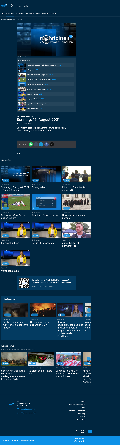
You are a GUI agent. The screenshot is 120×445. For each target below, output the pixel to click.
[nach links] (3, 310)
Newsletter (81, 420)
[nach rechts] (89, 310)
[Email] (41, 144)
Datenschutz (6, 440)
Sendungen (30, 13)
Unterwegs (20, 13)
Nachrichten (10, 13)
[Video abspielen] (46, 39)
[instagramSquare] (82, 431)
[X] (52, 144)
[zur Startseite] (4, 5)
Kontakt (82, 417)
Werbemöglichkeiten (77, 411)
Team (83, 401)
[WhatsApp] (31, 144)
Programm (45, 13)
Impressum (15, 440)
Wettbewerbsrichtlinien (27, 440)
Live (2, 13)
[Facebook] (46, 144)
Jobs (83, 408)
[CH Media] (79, 441)
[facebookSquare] (76, 431)
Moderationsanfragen (77, 404)
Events (53, 13)
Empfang (81, 414)
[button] (36, 144)
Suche (38, 13)
